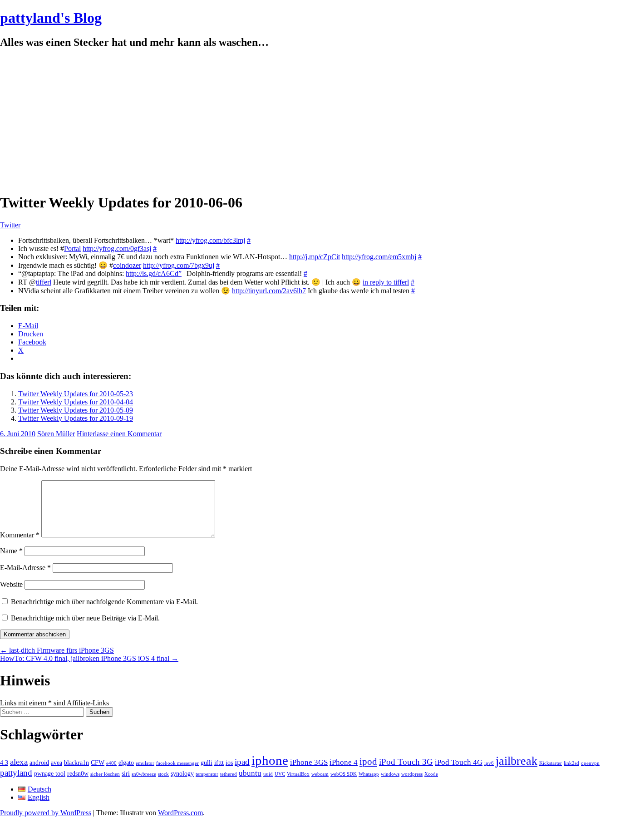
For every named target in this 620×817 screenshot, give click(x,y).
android (39, 762)
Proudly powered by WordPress (45, 813)
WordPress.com (180, 813)
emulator (145, 763)
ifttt (219, 762)
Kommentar (19, 535)
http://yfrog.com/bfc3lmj (210, 240)
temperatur (207, 774)
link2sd (571, 763)
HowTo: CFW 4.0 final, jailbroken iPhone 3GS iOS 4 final (89, 658)
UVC (280, 774)
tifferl (43, 282)
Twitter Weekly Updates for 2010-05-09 (75, 410)
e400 (111, 763)
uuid (268, 774)
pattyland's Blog (51, 18)
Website (11, 584)
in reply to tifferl (386, 282)
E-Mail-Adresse (25, 567)
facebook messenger (177, 763)
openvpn (590, 763)
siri (126, 773)
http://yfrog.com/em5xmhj (379, 257)
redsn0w (78, 773)
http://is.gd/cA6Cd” (154, 273)
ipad (242, 762)
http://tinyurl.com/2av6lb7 (269, 291)
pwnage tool (49, 773)
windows (390, 774)
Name (11, 551)
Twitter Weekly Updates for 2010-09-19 (75, 418)
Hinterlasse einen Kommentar (119, 434)
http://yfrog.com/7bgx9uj (178, 265)
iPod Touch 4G (458, 762)
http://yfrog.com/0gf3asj (117, 248)
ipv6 (489, 763)
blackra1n (76, 762)
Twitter (10, 225)
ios (229, 762)
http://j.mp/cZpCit (314, 257)
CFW (97, 762)
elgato (126, 762)
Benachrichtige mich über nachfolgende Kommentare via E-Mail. (104, 601)
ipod (368, 761)
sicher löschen (105, 774)
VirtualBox (298, 774)
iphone (269, 760)
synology (182, 773)
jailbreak (516, 761)
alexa (19, 762)
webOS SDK (343, 774)
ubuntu (250, 773)
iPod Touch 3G (406, 762)
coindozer (127, 265)
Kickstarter (550, 763)
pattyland (16, 773)
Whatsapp (369, 774)
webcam (320, 774)
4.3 (4, 762)
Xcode (431, 774)
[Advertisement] (310, 121)
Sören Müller (56, 434)
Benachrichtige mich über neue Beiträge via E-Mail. (85, 618)
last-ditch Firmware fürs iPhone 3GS (57, 650)
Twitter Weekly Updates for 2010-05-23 (75, 394)
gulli (206, 762)
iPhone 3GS (309, 762)
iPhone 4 (344, 762)
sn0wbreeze (144, 774)
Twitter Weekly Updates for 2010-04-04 (75, 402)
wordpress (412, 774)
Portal (72, 248)
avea (56, 762)
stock (163, 774)
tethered (228, 774)
